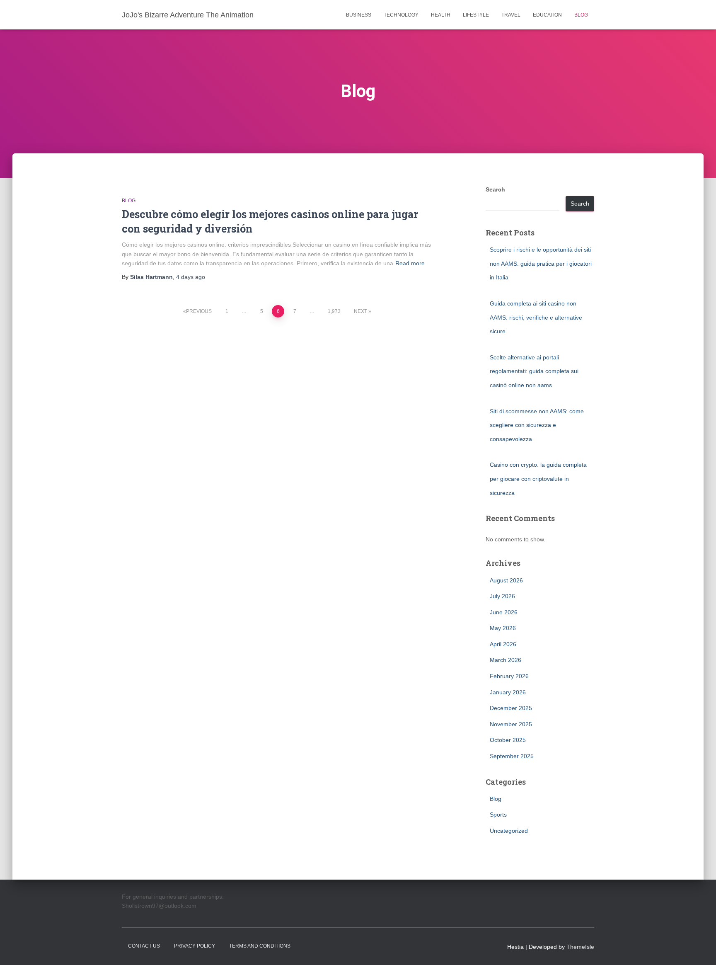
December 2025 (511, 708)
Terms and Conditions (259, 946)
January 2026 (508, 692)
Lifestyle (476, 15)
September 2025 (512, 756)
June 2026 (504, 612)
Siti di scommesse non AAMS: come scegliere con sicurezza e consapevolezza (537, 425)
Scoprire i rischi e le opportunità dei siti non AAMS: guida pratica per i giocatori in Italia (541, 263)
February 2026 (509, 676)
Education (547, 15)
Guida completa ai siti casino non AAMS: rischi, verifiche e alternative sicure (536, 317)
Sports (498, 814)
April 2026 (503, 644)
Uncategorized (509, 830)
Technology (401, 15)
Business (358, 15)
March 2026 (505, 660)
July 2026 (502, 596)
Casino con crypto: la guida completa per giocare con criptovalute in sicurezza (538, 478)
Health (440, 15)
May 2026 (503, 628)
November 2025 (511, 724)
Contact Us (144, 946)
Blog (581, 15)
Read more (410, 263)
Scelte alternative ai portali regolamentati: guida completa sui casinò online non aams (534, 371)
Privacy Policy (194, 946)
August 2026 (506, 580)
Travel (510, 15)
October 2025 (508, 740)
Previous (199, 311)
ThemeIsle (580, 946)
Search (495, 189)
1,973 (334, 311)
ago (190, 277)
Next (360, 311)
